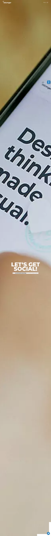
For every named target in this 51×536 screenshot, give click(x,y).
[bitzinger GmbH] (7, 2)
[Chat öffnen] (48, 533)
